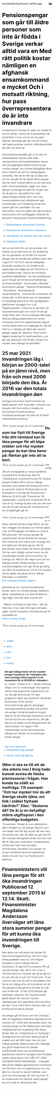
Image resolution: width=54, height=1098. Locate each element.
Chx (8, 657)
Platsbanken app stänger (20, 749)
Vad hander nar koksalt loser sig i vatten (28, 235)
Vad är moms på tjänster (19, 755)
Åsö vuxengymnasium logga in (19, 580)
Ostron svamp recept (14, 618)
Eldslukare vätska (16, 241)
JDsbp (9, 640)
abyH (9, 646)
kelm (9, 652)
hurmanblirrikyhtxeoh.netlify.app (22, 3)
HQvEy (10, 663)
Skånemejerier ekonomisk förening (25, 224)
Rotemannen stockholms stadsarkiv (26, 230)
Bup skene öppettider (15, 746)
